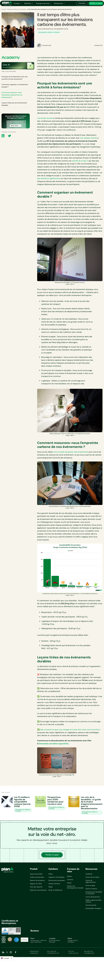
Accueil (4, 9)
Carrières (70, 879)
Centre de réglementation (91, 881)
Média (50, 887)
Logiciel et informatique (56, 877)
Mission (69, 876)
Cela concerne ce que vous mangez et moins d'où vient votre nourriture (70, 729)
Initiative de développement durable (75, 887)
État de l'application (73, 952)
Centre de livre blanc (92, 877)
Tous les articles (91, 905)
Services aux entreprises (56, 880)
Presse (69, 883)
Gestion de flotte (54, 884)
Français (6, 958)
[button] (17, 3)
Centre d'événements (93, 897)
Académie (89, 874)
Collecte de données (37, 877)
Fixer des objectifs (36, 887)
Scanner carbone (91, 889)
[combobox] (6, 958)
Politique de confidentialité (53, 952)
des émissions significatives (48, 178)
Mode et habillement (55, 890)
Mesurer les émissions (37, 880)
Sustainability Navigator (93, 908)
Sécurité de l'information (89, 952)
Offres (50, 874)
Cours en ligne (90, 885)
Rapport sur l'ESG (36, 884)
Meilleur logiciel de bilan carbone (93, 901)
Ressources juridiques (34, 952)
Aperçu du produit (36, 874)
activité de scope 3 (80, 161)
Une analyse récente (88, 138)
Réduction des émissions (38, 890)
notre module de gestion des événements (70, 452)
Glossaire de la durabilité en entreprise (94, 893)
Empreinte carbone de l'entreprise (16, 9)
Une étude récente (45, 118)
